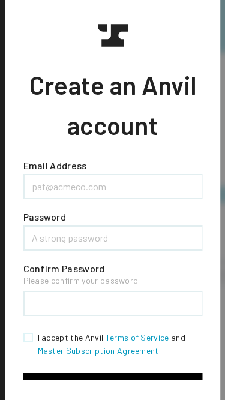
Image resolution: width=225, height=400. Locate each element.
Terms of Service (137, 337)
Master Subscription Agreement (97, 350)
